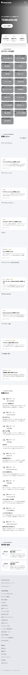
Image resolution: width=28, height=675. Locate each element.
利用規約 (3, 660)
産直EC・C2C (4, 623)
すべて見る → (23, 138)
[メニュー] (25, 2)
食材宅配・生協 (4, 614)
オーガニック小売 (5, 626)
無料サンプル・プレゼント (7, 617)
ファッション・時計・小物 (6, 593)
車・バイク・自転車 (5, 596)
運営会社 (3, 648)
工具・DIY (3, 602)
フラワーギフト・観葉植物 (7, 637)
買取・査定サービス (5, 632)
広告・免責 (3, 654)
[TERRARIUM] (6, 2)
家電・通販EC (4, 599)
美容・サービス (4, 608)
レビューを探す (7, 26)
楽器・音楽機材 (4, 634)
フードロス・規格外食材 (6, 629)
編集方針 (3, 651)
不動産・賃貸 (4, 605)
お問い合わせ (4, 663)
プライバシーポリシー (6, 657)
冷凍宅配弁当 (4, 620)
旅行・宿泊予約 (4, 640)
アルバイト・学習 (5, 611)
